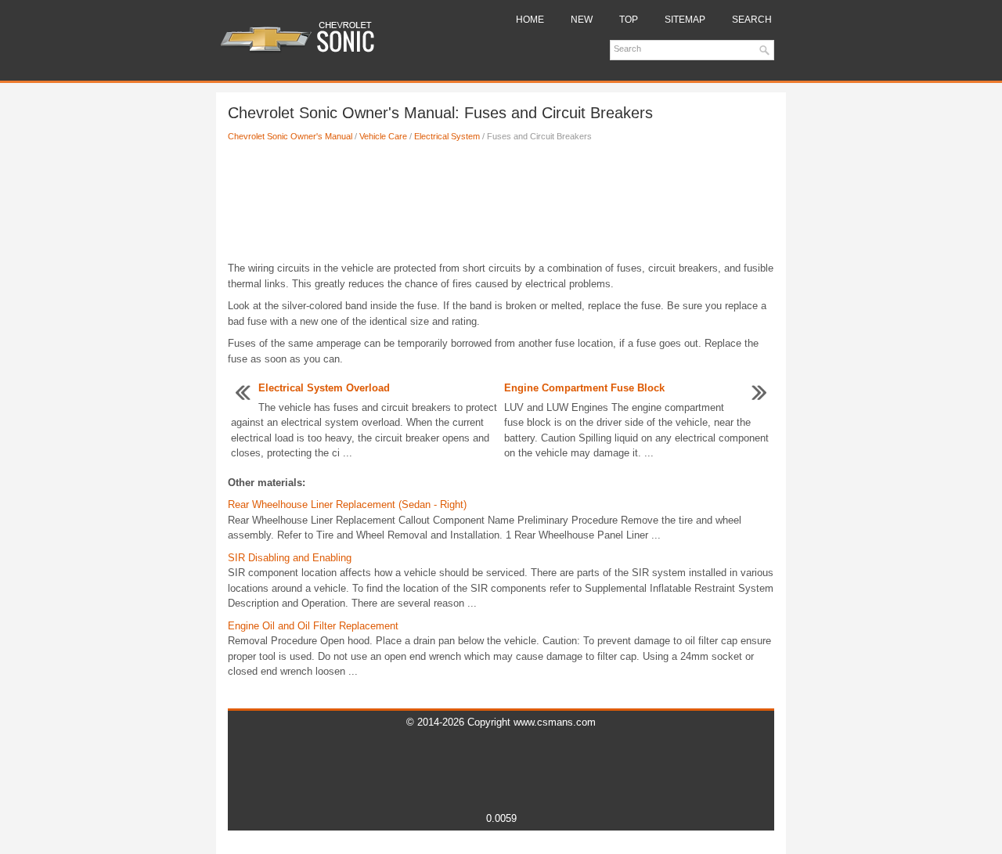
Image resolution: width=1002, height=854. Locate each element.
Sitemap (685, 19)
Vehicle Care (383, 136)
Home (530, 19)
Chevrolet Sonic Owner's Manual (290, 136)
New (582, 19)
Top (628, 19)
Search (752, 19)
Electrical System (447, 136)
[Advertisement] (501, 206)
